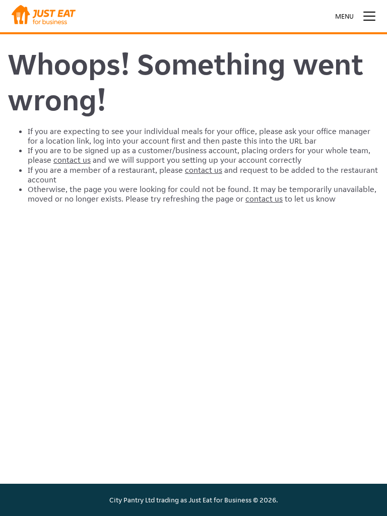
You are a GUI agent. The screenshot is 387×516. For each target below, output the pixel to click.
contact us (72, 160)
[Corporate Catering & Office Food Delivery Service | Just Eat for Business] (44, 16)
